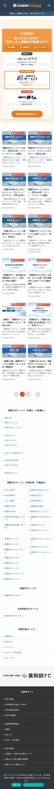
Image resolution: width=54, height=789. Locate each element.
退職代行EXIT (10, 506)
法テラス (8, 735)
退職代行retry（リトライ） (14, 427)
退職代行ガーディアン (40, 530)
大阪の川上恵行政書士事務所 (16, 759)
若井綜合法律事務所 (11, 460)
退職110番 (8, 418)
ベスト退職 (9, 501)
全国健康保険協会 (12, 724)
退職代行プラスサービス (15, 574)
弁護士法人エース (11, 435)
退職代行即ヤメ (37, 501)
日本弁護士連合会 (12, 710)
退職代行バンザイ (12, 568)
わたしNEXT (10, 490)
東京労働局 (9, 748)
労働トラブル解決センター (15, 765)
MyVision (8, 642)
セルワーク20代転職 (13, 653)
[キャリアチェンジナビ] (27, 5)
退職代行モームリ (12, 563)
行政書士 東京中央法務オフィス (18, 754)
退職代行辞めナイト (11, 473)
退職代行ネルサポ (12, 558)
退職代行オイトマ (38, 525)
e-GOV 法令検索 (12, 740)
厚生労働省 (9, 699)
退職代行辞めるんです (40, 490)
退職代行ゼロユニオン (40, 547)
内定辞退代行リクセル (14, 616)
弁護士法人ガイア (11, 440)
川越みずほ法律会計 (11, 465)
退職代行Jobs (10, 512)
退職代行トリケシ (12, 539)
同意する (16, 785)
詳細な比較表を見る (25, 113)
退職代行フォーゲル (11, 422)
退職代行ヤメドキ (12, 579)
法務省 (7, 729)
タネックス (9, 658)
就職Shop (9, 636)
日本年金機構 (10, 715)
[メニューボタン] (49, 5)
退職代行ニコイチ (12, 544)
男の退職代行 (10, 495)
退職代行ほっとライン (40, 512)
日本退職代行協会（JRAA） (16, 705)
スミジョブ (9, 647)
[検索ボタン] (5, 5)
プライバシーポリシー (33, 785)
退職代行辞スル (37, 495)
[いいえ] (50, 780)
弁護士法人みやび (11, 445)
